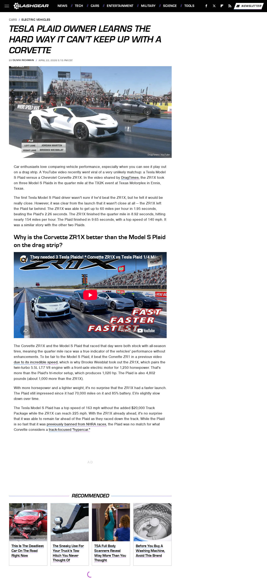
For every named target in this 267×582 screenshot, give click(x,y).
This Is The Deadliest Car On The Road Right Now (27, 550)
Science (170, 6)
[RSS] (230, 6)
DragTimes (130, 177)
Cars (95, 6)
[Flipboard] (222, 6)
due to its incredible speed (36, 362)
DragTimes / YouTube (159, 155)
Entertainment (120, 6)
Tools (189, 6)
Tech (79, 6)
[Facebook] (206, 6)
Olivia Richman (23, 60)
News (62, 6)
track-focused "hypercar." (69, 429)
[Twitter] (214, 6)
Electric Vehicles (35, 20)
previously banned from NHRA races (76, 424)
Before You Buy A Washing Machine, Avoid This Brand (150, 550)
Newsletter (251, 5)
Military (148, 6)
